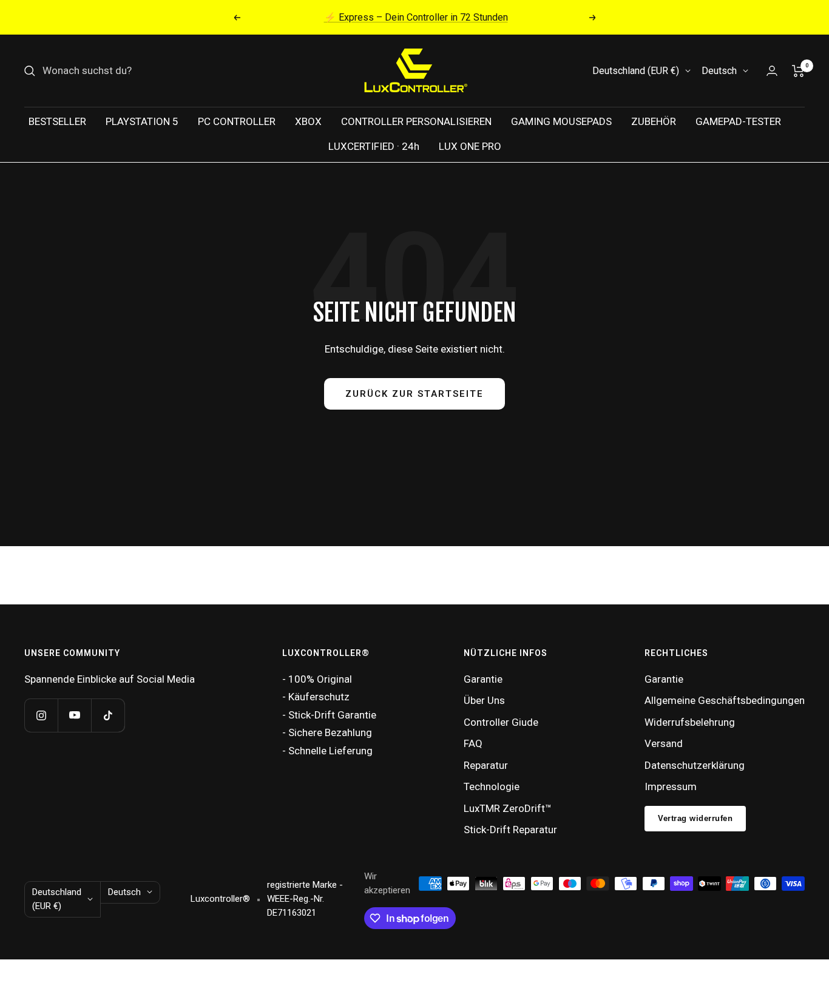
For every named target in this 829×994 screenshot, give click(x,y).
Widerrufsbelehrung (690, 722)
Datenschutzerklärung (695, 765)
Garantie (483, 679)
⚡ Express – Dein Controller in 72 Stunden (416, 17)
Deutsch (719, 70)
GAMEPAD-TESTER (738, 121)
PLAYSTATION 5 (142, 121)
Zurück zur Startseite (414, 393)
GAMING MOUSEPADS (561, 121)
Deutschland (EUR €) (635, 70)
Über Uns (484, 700)
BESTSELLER (57, 121)
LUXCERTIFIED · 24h (373, 146)
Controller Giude (501, 722)
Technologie (491, 786)
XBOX (308, 121)
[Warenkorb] (798, 71)
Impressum (671, 786)
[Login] (771, 71)
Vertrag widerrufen (695, 818)
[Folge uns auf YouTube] (74, 715)
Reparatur (486, 765)
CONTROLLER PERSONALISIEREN (416, 121)
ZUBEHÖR (653, 121)
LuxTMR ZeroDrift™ (508, 808)
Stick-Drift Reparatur (510, 829)
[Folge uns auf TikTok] (107, 715)
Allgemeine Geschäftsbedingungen (725, 700)
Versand (664, 743)
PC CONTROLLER (237, 121)
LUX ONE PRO (470, 146)
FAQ (473, 743)
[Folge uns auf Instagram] (41, 715)
